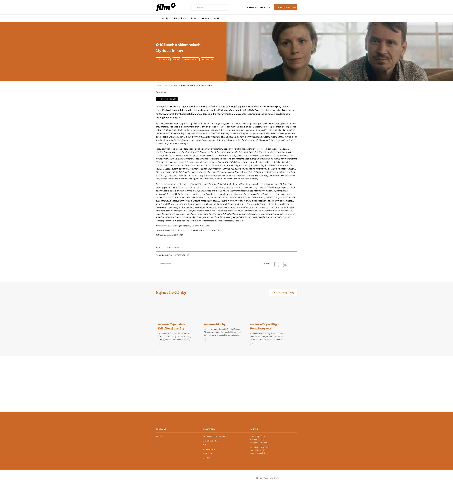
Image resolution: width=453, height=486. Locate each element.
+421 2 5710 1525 (261, 447)
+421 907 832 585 (257, 450)
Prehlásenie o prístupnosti (214, 437)
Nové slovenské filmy (172, 85)
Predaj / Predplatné (287, 7)
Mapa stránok (209, 449)
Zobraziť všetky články (283, 292)
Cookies (206, 458)
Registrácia (265, 7)
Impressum (208, 454)
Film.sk (159, 437)
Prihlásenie (251, 7)
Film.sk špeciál (180, 18)
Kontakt (216, 18)
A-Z (204, 445)
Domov (158, 85)
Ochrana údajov (210, 441)
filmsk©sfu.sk (262, 453)
